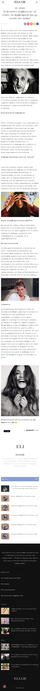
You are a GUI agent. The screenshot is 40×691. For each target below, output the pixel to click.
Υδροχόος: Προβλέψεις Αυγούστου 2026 (24, 506)
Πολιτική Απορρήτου (8, 590)
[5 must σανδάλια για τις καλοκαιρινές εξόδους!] (5, 611)
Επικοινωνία (5, 572)
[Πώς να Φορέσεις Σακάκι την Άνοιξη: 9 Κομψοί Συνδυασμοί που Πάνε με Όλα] (5, 631)
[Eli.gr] (20, 678)
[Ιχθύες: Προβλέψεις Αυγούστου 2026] (5, 498)
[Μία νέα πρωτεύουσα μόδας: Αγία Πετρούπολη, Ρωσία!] (5, 621)
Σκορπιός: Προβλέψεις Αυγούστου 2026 (24, 534)
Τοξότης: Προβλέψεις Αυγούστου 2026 (23, 524)
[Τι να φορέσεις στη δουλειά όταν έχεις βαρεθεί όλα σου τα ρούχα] (5, 656)
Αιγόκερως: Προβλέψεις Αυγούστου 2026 (24, 515)
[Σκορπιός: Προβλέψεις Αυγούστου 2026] (5, 536)
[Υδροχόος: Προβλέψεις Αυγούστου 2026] (5, 508)
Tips (16, 8)
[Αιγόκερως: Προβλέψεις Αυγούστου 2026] (5, 517)
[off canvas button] (3, 2)
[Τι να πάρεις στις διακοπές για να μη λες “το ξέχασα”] (5, 666)
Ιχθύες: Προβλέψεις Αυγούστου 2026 (23, 496)
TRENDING (22, 8)
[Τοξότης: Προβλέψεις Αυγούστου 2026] (5, 526)
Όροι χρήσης (5, 584)
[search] (37, 2)
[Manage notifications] (4, 686)
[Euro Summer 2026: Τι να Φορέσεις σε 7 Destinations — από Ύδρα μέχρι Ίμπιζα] (5, 647)
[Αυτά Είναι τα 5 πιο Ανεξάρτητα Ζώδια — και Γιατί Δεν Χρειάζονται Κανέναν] (5, 488)
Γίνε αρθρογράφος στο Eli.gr (11, 578)
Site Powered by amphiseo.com (12, 595)
